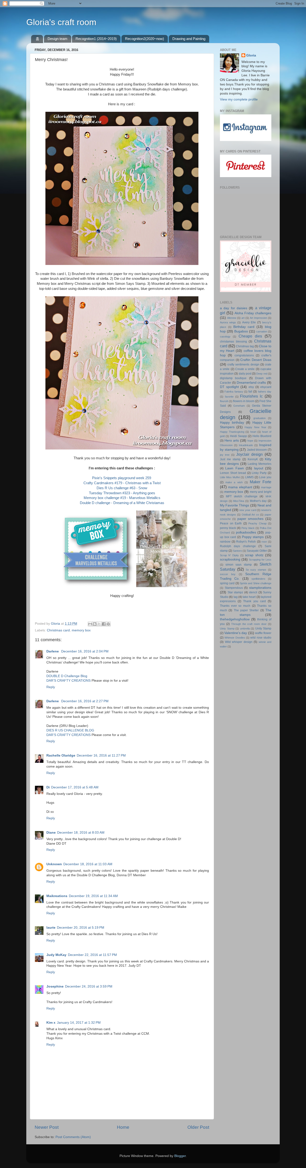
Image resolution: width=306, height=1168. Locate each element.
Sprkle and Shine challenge (255, 583)
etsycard (265, 387)
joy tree (225, 454)
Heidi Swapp (238, 436)
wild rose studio (260, 637)
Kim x (50, 1022)
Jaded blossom (257, 449)
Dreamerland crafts (251, 382)
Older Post (198, 1127)
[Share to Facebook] (103, 624)
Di (48, 787)
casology (225, 336)
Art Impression (258, 317)
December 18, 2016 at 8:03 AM (80, 832)
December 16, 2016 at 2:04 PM (85, 651)
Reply (50, 687)
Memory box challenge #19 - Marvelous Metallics (122, 498)
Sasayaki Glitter (257, 550)
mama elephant (240, 487)
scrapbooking (230, 559)
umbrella (245, 628)
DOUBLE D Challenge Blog (66, 676)
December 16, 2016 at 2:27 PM (85, 701)
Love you (265, 477)
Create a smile (245, 369)
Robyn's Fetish (246, 541)
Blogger (180, 1156)
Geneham (239, 405)
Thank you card (254, 601)
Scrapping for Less (260, 559)
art (243, 317)
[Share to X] (99, 624)
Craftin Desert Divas (255, 360)
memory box (81, 630)
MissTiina (238, 501)
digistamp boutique (233, 378)
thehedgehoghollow (235, 619)
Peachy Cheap (257, 523)
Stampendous (234, 588)
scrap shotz (254, 555)
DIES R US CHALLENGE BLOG (70, 730)
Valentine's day (235, 633)
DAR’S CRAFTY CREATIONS (68, 680)
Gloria (251, 55)
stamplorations (260, 588)
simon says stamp (238, 564)
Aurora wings (228, 322)
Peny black (248, 528)
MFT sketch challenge (241, 496)
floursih (224, 401)
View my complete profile (239, 99)
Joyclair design (249, 454)
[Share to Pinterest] (108, 624)
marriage (266, 487)
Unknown (54, 864)
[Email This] (90, 624)
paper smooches (250, 519)
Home (123, 1127)
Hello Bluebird (261, 436)
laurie (50, 927)
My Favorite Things (234, 505)
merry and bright (260, 492)
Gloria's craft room (61, 22)
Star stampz (235, 592)
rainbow (225, 541)
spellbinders (258, 578)
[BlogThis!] (94, 624)
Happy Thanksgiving (232, 431)
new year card (247, 510)
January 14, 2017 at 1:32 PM (79, 1022)
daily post (245, 373)
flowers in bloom (243, 401)
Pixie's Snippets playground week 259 (122, 478)
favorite (229, 396)
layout (258, 468)
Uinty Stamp (227, 628)
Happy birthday (232, 422)
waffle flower (263, 633)
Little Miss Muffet (230, 477)
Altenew (231, 317)
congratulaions (244, 355)
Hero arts (231, 440)
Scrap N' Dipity (229, 555)
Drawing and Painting (188, 39)
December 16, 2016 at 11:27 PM (101, 755)
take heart (249, 597)
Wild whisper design (238, 642)
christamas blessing (233, 341)
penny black (228, 528)
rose (264, 541)
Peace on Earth (231, 523)
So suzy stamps (256, 569)
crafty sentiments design (243, 364)
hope (250, 440)
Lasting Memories (259, 464)
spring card (227, 583)
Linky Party (259, 473)
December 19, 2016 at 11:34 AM (93, 896)
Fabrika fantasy (233, 391)
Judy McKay (56, 955)
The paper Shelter (246, 610)
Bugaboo (241, 331)
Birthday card (244, 327)
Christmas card (58, 630)
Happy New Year (255, 427)
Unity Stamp (263, 628)
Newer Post (47, 1127)
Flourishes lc (251, 396)
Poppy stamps (253, 537)
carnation (261, 331)
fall (250, 391)
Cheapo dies (250, 336)
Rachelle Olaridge (60, 755)
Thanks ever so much (235, 605)
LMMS (249, 477)
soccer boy (227, 574)
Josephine (55, 986)
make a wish (233, 482)
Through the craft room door (249, 624)
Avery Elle (249, 322)
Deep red (261, 373)
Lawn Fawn (234, 468)
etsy (251, 387)
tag (236, 597)
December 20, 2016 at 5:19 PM (80, 927)
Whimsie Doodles (234, 637)
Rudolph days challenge (238, 546)
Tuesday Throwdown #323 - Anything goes (122, 493)
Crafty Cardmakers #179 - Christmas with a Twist (122, 483)
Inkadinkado (246, 445)
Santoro (237, 550)
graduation (259, 418)
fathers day (264, 391)
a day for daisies (233, 308)
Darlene (53, 651)
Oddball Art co (250, 514)
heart (253, 431)
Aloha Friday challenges (253, 313)
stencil (253, 592)
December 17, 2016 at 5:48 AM (74, 787)
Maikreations (56, 896)
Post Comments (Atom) (73, 1137)
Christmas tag (245, 346)
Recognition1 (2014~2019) (96, 39)
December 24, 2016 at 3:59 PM (88, 986)
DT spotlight (229, 387)
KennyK (253, 459)
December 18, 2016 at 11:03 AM (87, 864)
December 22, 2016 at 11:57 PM (92, 955)
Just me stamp (230, 459)
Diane (51, 832)
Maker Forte (260, 482)
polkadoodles (246, 532)
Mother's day (258, 501)
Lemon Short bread (233, 473)
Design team (57, 39)
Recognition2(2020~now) (144, 39)
